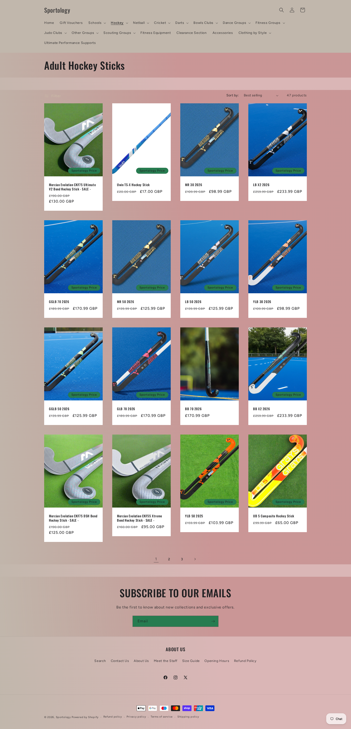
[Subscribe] (213, 621)
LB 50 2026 (193, 302)
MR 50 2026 (125, 302)
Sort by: (232, 95)
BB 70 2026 (193, 409)
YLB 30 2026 (262, 302)
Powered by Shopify (85, 717)
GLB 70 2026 (126, 409)
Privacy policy (136, 716)
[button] (96, 23)
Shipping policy (188, 716)
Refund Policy (245, 661)
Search (100, 661)
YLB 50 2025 (194, 516)
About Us (141, 661)
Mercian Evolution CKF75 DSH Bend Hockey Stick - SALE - (73, 518)
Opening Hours (216, 661)
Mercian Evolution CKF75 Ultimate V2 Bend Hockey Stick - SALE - (72, 187)
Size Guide (191, 661)
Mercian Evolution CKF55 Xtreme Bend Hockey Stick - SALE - (139, 518)
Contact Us (120, 661)
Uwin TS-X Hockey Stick (133, 185)
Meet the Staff (165, 661)
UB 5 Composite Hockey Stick (273, 516)
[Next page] (195, 559)
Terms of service (162, 716)
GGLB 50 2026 (59, 409)
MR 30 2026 (193, 185)
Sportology (63, 717)
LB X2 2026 (261, 185)
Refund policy (112, 716)
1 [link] (156, 559)
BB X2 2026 (261, 409)
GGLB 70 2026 (59, 302)
